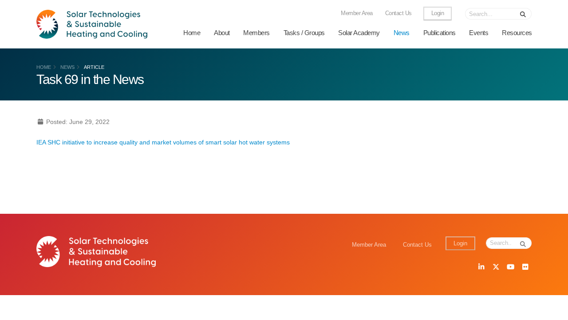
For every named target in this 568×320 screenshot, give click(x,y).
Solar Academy (359, 32)
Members (256, 32)
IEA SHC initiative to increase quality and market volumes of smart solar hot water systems (163, 142)
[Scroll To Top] (552, 310)
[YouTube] (510, 267)
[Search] (523, 14)
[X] (495, 267)
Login (437, 13)
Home (191, 32)
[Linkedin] (481, 267)
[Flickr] (525, 267)
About (222, 32)
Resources (517, 32)
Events (478, 32)
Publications (439, 32)
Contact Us (398, 13)
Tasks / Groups (304, 32)
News (402, 32)
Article (94, 67)
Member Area (357, 13)
